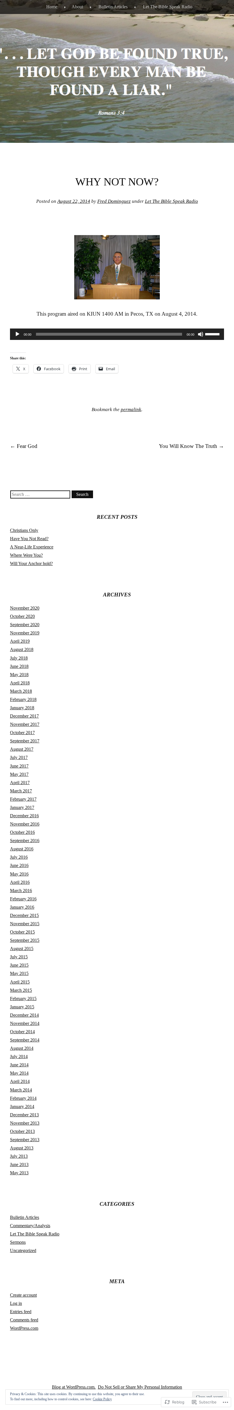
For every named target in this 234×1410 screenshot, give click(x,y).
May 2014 (19, 1073)
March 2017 (21, 790)
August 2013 (21, 1147)
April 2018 (20, 682)
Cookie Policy (102, 1399)
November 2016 (24, 824)
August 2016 (21, 848)
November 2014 (24, 1023)
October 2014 (22, 1031)
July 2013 (19, 1156)
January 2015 (22, 1006)
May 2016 (19, 874)
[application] (117, 334)
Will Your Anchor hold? (31, 563)
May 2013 (19, 1172)
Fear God (23, 446)
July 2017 (19, 757)
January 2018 (22, 707)
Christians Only (24, 530)
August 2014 (21, 1048)
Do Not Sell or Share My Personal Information (140, 1387)
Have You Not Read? (29, 538)
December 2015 (24, 915)
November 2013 (24, 1123)
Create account (23, 1295)
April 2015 (20, 982)
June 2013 (19, 1164)
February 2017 (23, 799)
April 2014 (20, 1081)
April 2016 (20, 882)
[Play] (17, 334)
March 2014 (21, 1089)
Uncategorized (23, 1250)
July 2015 (19, 956)
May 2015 (19, 973)
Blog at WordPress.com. (74, 1387)
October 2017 (22, 732)
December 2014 (24, 1015)
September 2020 (24, 624)
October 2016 (22, 832)
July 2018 (19, 658)
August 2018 (21, 649)
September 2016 (24, 840)
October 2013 (22, 1131)
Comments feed (24, 1319)
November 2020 (24, 608)
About (77, 6)
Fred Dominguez (114, 201)
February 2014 (23, 1098)
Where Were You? (26, 555)
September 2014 (24, 1040)
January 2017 (22, 807)
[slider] (213, 334)
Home (51, 6)
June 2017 (19, 766)
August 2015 (21, 948)
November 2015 (24, 923)
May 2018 (19, 674)
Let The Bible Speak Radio (167, 6)
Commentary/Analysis (30, 1225)
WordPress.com (24, 1328)
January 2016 (22, 907)
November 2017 (24, 724)
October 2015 (22, 932)
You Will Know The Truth (191, 446)
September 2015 (24, 940)
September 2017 (24, 740)
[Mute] (200, 334)
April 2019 (20, 641)
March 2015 (21, 990)
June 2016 (19, 865)
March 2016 (21, 890)
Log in (16, 1303)
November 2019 (24, 632)
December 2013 (24, 1114)
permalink (131, 409)
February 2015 (23, 998)
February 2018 (23, 699)
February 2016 (23, 898)
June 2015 (19, 965)
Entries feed (20, 1311)
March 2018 (21, 691)
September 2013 (24, 1139)
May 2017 (19, 774)
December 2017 (24, 716)
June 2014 (19, 1064)
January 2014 (22, 1106)
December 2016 (24, 815)
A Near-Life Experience (31, 546)
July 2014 (19, 1056)
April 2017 (20, 782)
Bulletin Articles (113, 6)
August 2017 (21, 749)
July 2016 (19, 857)
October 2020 (22, 616)
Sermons (18, 1242)
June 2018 (19, 666)
